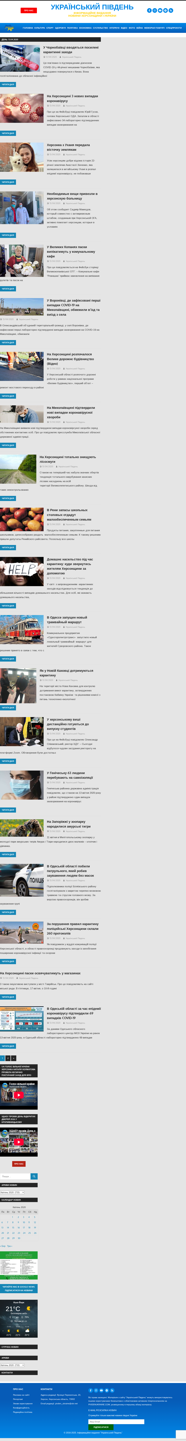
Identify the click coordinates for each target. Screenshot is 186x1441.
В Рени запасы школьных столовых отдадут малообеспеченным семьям (69, 514)
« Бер (2, 1246)
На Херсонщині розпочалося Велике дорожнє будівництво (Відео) (70, 359)
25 (29, 1233)
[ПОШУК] (34, 1176)
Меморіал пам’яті (154, 28)
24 (24, 1233)
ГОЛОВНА (28, 28)
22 (13, 1233)
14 (8, 1227)
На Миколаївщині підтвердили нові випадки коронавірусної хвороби (71, 412)
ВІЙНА (139, 28)
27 (2, 1238)
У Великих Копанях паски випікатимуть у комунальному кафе (71, 251)
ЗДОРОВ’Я (60, 28)
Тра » (9, 1246)
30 (19, 1238)
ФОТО (132, 28)
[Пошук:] (15, 1176)
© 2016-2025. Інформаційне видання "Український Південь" (93, 1432)
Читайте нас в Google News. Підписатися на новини (19, 1288)
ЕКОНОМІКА (85, 28)
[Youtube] (160, 10)
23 (19, 1233)
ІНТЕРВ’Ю (114, 28)
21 (8, 1233)
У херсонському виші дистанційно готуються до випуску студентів (68, 724)
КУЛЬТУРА (39, 28)
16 (19, 1227)
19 (35, 1227)
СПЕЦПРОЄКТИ (174, 28)
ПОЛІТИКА (72, 28)
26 (35, 1233)
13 (2, 1227)
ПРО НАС (19, 1164)
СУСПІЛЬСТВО (100, 28)
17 (24, 1227)
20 (2, 1233)
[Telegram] (165, 10)
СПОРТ (49, 28)
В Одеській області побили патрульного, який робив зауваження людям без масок (70, 871)
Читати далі (8, 84)
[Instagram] (154, 10)
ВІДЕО (124, 28)
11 (29, 1222)
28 (8, 1238)
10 (24, 1222)
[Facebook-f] (149, 10)
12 (35, 1222)
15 (13, 1227)
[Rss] (171, 10)
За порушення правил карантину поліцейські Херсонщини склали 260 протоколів (73, 928)
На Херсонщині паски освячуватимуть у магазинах (40, 973)
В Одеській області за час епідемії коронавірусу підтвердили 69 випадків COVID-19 (74, 1013)
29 (13, 1238)
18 (29, 1227)
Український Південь (92, 7)
